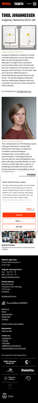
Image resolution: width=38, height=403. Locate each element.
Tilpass (17, 221)
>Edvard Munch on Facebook (14, 348)
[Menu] (34, 4)
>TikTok (5, 341)
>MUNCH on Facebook (11, 346)
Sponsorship (7, 314)
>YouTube (6, 343)
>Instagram (6, 338)
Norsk (29, 4)
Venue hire (6, 317)
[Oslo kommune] (19, 396)
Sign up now (7, 331)
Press (4, 312)
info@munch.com (9, 296)
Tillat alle (19, 215)
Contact (5, 319)
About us (5, 309)
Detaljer (29, 209)
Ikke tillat (19, 227)
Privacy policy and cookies (13, 324)
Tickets (18, 3)
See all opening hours (10, 277)
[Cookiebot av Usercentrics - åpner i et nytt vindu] (27, 175)
